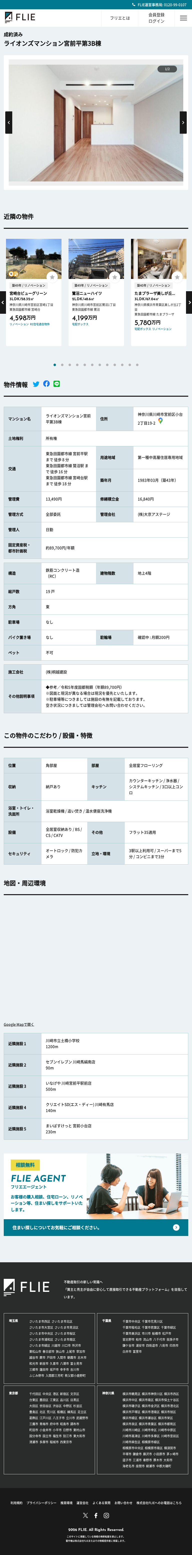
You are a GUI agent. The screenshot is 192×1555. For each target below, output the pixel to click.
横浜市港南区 (151, 1411)
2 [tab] (62, 365)
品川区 (64, 1399)
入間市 (61, 1357)
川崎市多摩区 (151, 1435)
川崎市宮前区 (170, 1435)
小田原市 (159, 1454)
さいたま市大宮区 (41, 1327)
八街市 (163, 1345)
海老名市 (128, 1466)
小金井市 (46, 1429)
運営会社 (82, 1502)
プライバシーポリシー (41, 1502)
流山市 (147, 1339)
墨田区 (44, 1399)
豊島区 (33, 1411)
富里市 (137, 1351)
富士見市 (76, 1363)
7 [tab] (99, 365)
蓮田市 (44, 1369)
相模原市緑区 (151, 1441)
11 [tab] (129, 365)
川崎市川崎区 (131, 1429)
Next (183, 123)
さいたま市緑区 (39, 1345)
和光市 (33, 1363)
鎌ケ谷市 (128, 1345)
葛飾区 (33, 1417)
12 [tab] (137, 365)
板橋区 (61, 1411)
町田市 (33, 1429)
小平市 (57, 1429)
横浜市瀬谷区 (148, 1417)
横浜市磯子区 (131, 1405)
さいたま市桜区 (65, 1333)
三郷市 (33, 1369)
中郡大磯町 (163, 1466)
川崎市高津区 (131, 1435)
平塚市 (127, 1454)
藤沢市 (147, 1454)
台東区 (33, 1399)
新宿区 (64, 1393)
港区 (56, 1393)
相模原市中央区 (133, 1447)
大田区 (33, 1405)
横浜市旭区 (168, 1411)
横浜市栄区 (165, 1417)
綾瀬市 (150, 1466)
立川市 (70, 1417)
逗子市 (127, 1460)
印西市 (174, 1345)
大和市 (168, 1460)
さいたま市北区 (62, 1321)
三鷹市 (33, 1423)
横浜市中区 (130, 1399)
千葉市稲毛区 (131, 1327)
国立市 (47, 1435)
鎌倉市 (137, 1454)
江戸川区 (46, 1417)
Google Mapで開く (19, 1024)
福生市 (57, 1435)
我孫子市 (172, 1339)
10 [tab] (122, 365)
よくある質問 (101, 1502)
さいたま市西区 (39, 1321)
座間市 (140, 1466)
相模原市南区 (154, 1447)
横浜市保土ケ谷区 (167, 1399)
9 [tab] (115, 365)
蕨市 (43, 1357)
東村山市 (79, 1429)
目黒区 (74, 1399)
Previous (8, 123)
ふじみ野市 (36, 1375)
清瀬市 (33, 1441)
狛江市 (67, 1435)
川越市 (56, 1345)
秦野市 (147, 1460)
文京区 (74, 1393)
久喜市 (54, 1363)
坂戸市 (54, 1369)
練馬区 (71, 1411)
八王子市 (59, 1417)
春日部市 (48, 1351)
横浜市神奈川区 (152, 1393)
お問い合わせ (123, 1502)
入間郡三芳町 (55, 1375)
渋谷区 (57, 1405)
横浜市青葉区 (148, 1423)
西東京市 (66, 1441)
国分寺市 (35, 1435)
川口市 (66, 1345)
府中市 (54, 1423)
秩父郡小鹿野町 (75, 1375)
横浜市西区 (171, 1393)
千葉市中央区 (131, 1321)
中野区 (67, 1405)
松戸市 (166, 1333)
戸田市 (51, 1357)
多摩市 (44, 1441)
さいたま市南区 (65, 1339)
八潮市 (64, 1363)
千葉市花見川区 (152, 1321)
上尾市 (70, 1351)
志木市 (82, 1357)
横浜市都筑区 (167, 1423)
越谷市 (33, 1357)
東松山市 (35, 1351)
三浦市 (137, 1460)
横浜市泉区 (130, 1423)
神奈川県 (108, 1393)
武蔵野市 (82, 1417)
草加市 (80, 1351)
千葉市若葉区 (151, 1327)
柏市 (139, 1339)
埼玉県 (13, 1320)
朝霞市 (71, 1357)
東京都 (13, 1393)
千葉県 (106, 1320)
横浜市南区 (146, 1399)
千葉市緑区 (168, 1327)
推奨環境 (66, 1502)
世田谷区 (46, 1405)
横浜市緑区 (130, 1417)
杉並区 (77, 1405)
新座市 (44, 1363)
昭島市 (64, 1423)
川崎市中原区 (167, 1429)
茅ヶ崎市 (172, 1454)
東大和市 (79, 1435)
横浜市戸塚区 (131, 1411)
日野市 (67, 1429)
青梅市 (44, 1423)
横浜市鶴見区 (131, 1393)
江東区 (54, 1399)
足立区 (82, 1411)
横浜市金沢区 (151, 1405)
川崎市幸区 (149, 1429)
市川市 (146, 1333)
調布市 (74, 1423)
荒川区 (51, 1411)
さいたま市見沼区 (66, 1327)
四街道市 (152, 1345)
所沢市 (76, 1345)
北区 (43, 1411)
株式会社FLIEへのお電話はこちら (159, 1502)
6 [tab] (92, 365)
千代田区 (35, 1393)
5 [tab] (85, 365)
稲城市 (54, 1441)
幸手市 (64, 1369)
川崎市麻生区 (131, 1441)
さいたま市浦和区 (41, 1339)
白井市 (127, 1351)
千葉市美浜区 (131, 1333)
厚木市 (157, 1460)
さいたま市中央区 (41, 1333)
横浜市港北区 (170, 1405)
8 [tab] (107, 365)
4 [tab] (77, 365)
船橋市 (156, 1333)
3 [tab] (69, 365)
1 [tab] (55, 365)
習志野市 (128, 1339)
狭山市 (60, 1351)
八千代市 (159, 1339)
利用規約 (16, 1502)
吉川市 (74, 1369)
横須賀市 (170, 1447)
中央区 (47, 1393)
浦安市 (140, 1345)
